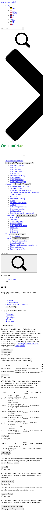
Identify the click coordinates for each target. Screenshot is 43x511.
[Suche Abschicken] (23, 28)
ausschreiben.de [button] (7, 481)
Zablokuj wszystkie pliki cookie (12, 506)
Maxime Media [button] (7, 494)
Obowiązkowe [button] (6, 352)
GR (13, 20)
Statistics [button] (5, 375)
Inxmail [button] (4, 467)
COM (14, 13)
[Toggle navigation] (24, 155)
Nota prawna (20, 346)
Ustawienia (5, 350)
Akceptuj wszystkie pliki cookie (12, 509)
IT (13, 22)
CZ (13, 24)
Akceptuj (6, 355)
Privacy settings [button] (11, 307)
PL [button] (8, 6)
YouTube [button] (5, 436)
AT (13, 11)
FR (13, 17)
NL (13, 15)
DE (13, 8)
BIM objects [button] (6, 452)
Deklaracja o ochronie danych (28, 344)
